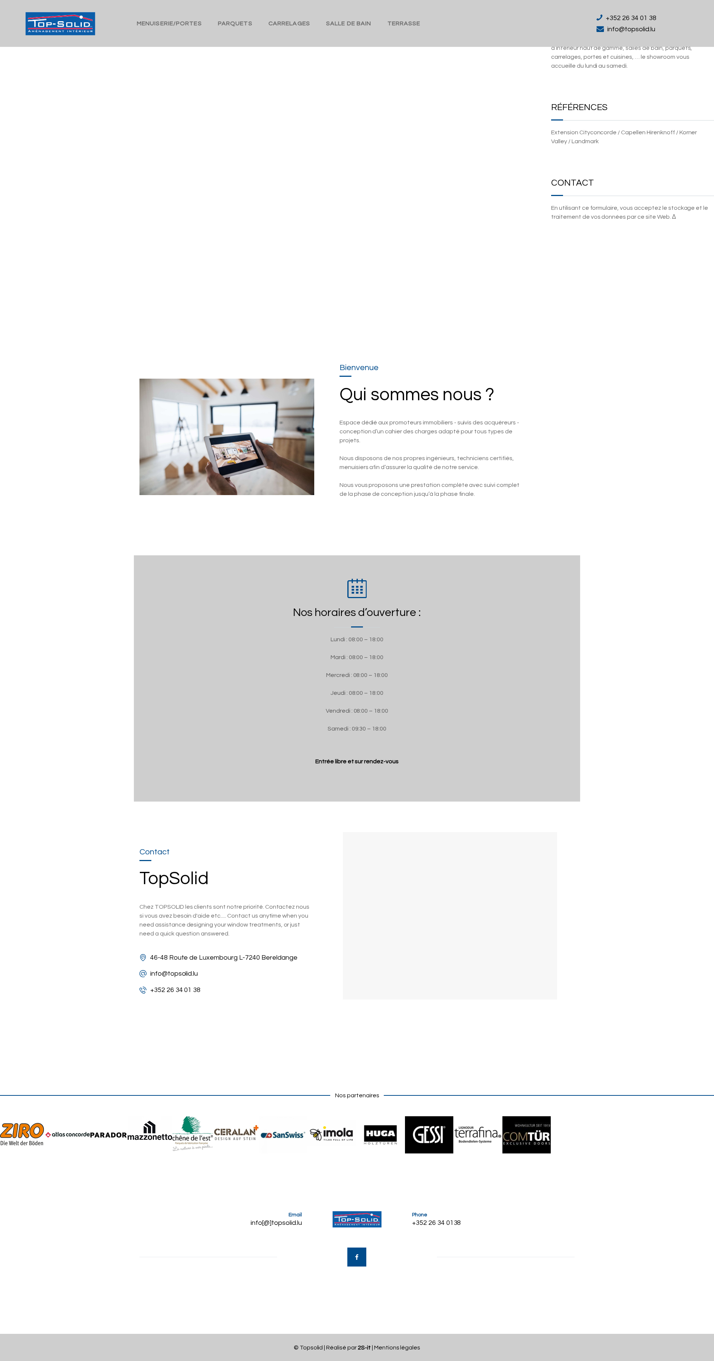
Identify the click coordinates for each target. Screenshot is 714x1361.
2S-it (364, 1348)
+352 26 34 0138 (436, 1222)
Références (579, 107)
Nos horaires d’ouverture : (357, 612)
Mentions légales (397, 1348)
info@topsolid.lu (174, 973)
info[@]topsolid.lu (276, 1222)
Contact (572, 182)
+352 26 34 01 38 (175, 990)
